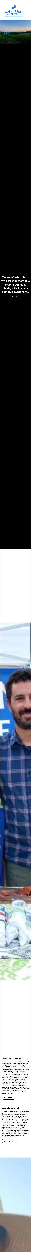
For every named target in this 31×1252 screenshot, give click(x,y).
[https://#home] (14, 10)
